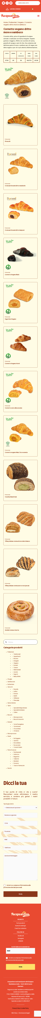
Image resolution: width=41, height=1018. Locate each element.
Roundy (16, 689)
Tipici (9, 705)
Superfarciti (17, 656)
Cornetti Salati (18, 747)
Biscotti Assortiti (19, 719)
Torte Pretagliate (19, 724)
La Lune (16, 672)
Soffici (15, 691)
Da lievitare (11, 684)
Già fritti (16, 740)
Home (5, 22)
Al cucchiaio (17, 728)
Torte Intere (17, 726)
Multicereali (17, 669)
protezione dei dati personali (12, 887)
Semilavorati (11, 681)
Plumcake (16, 700)
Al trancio (16, 731)
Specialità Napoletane (20, 708)
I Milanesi (16, 698)
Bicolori (16, 658)
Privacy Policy (16, 1008)
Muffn (15, 696)
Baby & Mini (17, 676)
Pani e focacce (12, 750)
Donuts (16, 693)
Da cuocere (17, 745)
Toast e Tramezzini (19, 765)
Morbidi (16, 761)
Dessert (10, 722)
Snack (9, 736)
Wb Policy (14, 1013)
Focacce (16, 763)
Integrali (16, 661)
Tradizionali (17, 654)
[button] (38, 15)
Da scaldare (17, 742)
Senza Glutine (12, 703)
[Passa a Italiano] (32, 9)
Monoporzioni (18, 717)
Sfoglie (10, 679)
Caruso (16, 667)
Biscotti (10, 715)
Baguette (16, 756)
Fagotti (16, 674)
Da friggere (17, 738)
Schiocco (16, 754)
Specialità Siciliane (19, 710)
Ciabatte (16, 758)
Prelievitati (13, 22)
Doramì (16, 665)
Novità (10, 768)
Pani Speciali (17, 752)
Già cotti (10, 687)
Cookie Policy (24, 1008)
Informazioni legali (24, 1013)
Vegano (21, 22)
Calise (15, 712)
